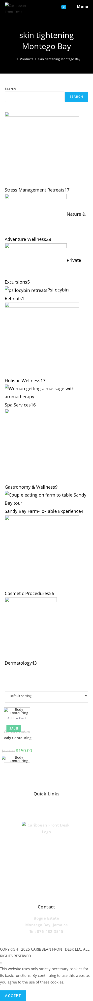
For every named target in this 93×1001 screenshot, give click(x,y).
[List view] (52, 684)
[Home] (14, 59)
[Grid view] (41, 684)
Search (10, 88)
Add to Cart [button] (16, 718)
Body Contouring (16, 737)
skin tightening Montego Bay (59, 59)
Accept (13, 995)
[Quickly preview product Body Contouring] (17, 723)
